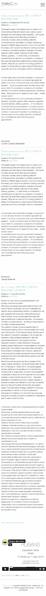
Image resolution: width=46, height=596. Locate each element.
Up (20, 575)
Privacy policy (7, 585)
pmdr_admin (13, 25)
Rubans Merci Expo (8, 575)
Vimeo (26, 575)
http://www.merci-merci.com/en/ (13, 523)
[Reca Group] (9, 5)
